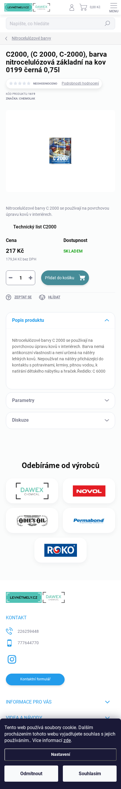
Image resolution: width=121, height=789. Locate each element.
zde (67, 740)
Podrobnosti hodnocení (80, 83)
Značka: (20, 98)
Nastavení (60, 754)
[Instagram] (11, 658)
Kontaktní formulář (35, 679)
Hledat (107, 23)
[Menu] (113, 7)
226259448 (28, 631)
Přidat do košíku (59, 277)
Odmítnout (31, 773)
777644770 (28, 642)
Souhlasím (90, 773)
